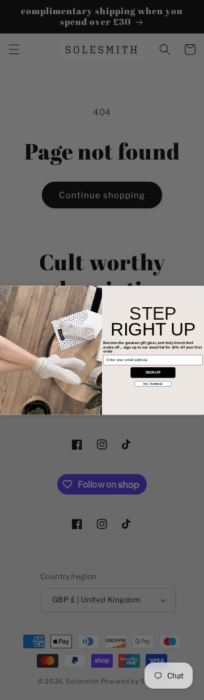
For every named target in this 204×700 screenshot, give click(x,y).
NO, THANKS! (152, 383)
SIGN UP (153, 372)
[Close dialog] (6, 291)
